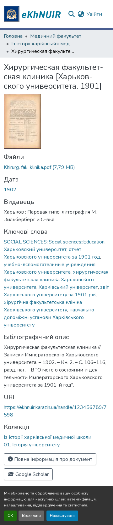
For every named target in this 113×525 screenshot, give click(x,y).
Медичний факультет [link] (55, 36)
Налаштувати (62, 515)
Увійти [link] (94, 14)
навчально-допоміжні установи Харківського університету (50, 317)
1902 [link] (10, 189)
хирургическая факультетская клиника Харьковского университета (56, 280)
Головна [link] (13, 36)
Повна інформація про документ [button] (52, 459)
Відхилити (31, 515)
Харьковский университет (35, 249)
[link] (56, 167)
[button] (33, 14)
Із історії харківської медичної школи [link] (42, 43)
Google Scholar (31, 474)
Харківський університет (68, 287)
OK (10, 515)
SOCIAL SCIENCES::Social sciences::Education (54, 241)
